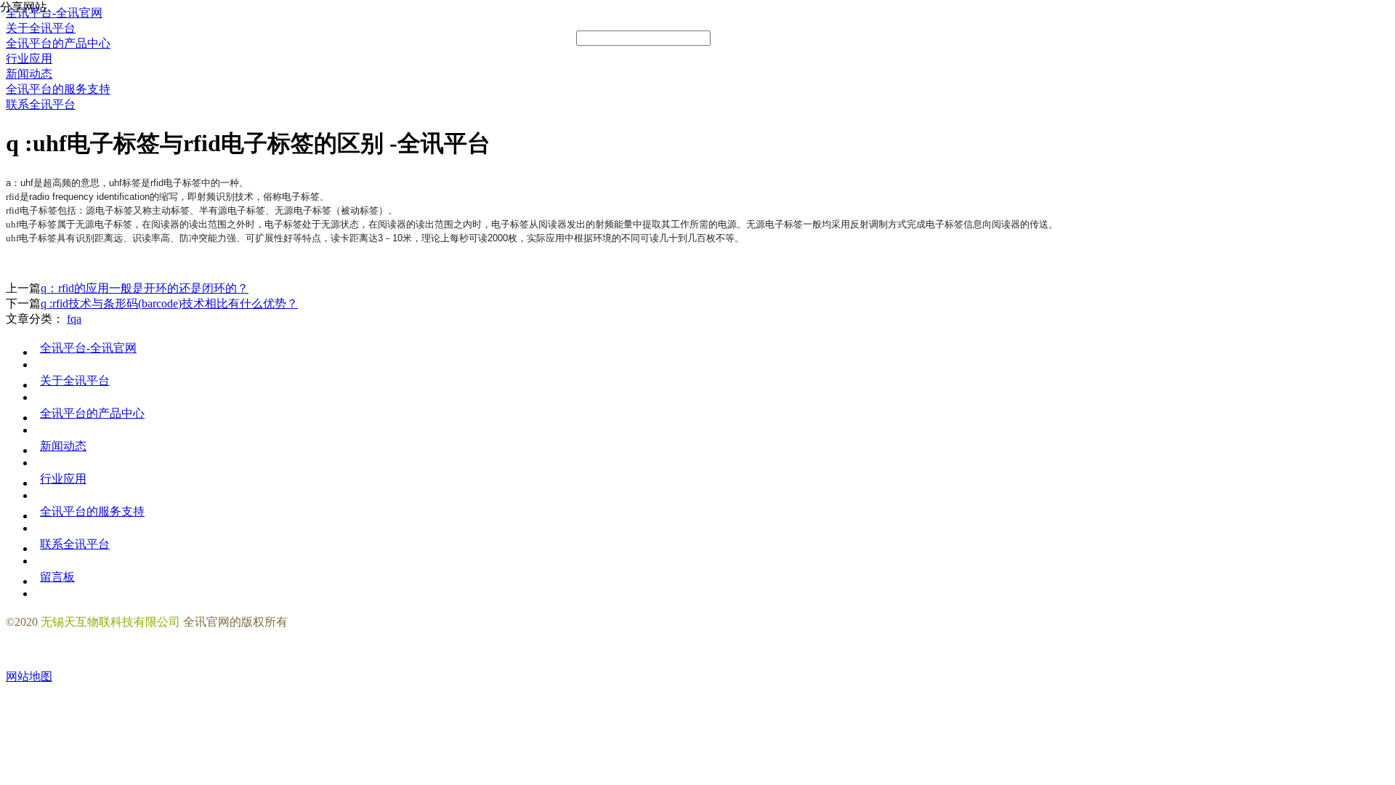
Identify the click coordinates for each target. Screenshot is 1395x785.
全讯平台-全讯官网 (88, 348)
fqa (74, 319)
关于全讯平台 (75, 380)
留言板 (57, 577)
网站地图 (29, 676)
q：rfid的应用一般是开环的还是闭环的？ (144, 288)
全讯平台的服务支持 (92, 511)
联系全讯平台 (75, 544)
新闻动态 (63, 446)
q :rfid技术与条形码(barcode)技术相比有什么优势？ (169, 303)
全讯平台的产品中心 (92, 413)
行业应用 (63, 478)
